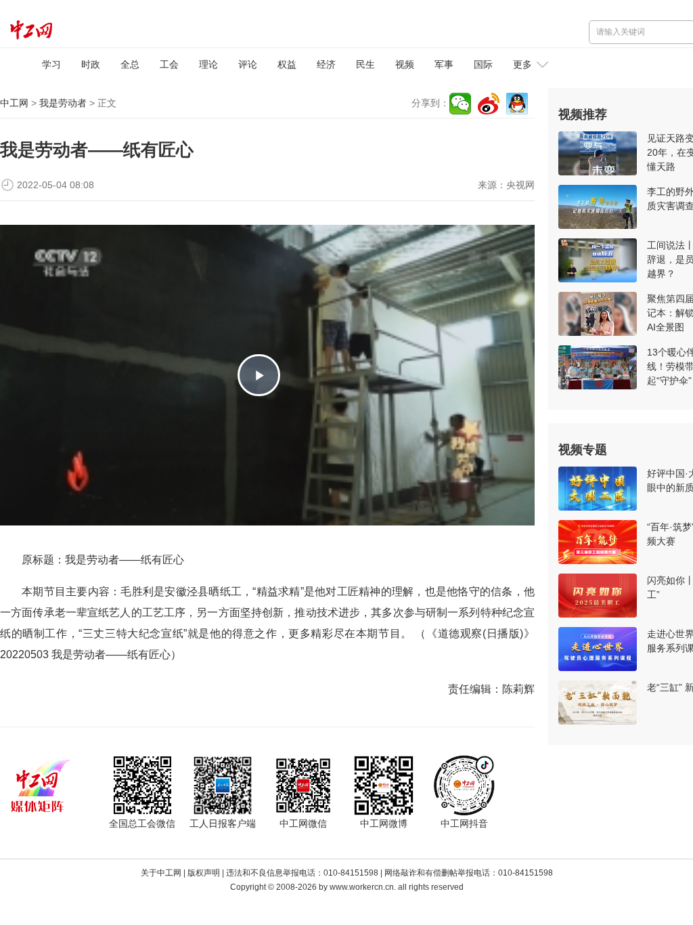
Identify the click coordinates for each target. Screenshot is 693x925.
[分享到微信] (460, 103)
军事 (443, 64)
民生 (365, 64)
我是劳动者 (63, 103)
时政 (90, 64)
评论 (247, 64)
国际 (483, 64)
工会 (169, 64)
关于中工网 (161, 873)
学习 (51, 64)
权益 (286, 64)
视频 (404, 64)
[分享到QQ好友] (517, 103)
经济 (326, 64)
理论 (208, 64)
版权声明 (203, 873)
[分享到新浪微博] (488, 103)
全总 (129, 64)
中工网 (14, 103)
